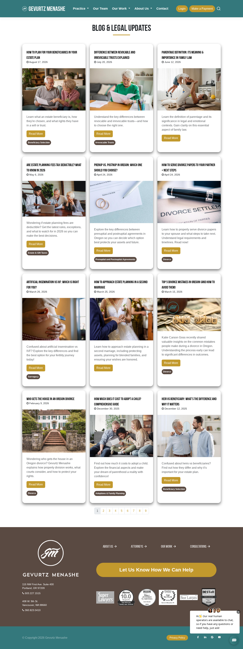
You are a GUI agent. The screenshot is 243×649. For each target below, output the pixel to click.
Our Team (100, 8)
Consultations (198, 546)
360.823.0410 (32, 610)
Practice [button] (79, 8)
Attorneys (137, 546)
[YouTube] (219, 637)
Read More (36, 133)
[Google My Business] (212, 637)
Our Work (166, 546)
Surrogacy (33, 376)
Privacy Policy (177, 637)
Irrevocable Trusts (105, 142)
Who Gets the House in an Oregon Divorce (50, 399)
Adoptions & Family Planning (110, 493)
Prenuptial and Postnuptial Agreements (115, 259)
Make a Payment (202, 8)
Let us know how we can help (156, 570)
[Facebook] (198, 637)
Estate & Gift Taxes (37, 253)
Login (182, 8)
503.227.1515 (32, 593)
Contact (162, 8)
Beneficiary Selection (39, 142)
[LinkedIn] (205, 637)
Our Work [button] (120, 8)
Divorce (167, 259)
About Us (108, 546)
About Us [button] (142, 8)
